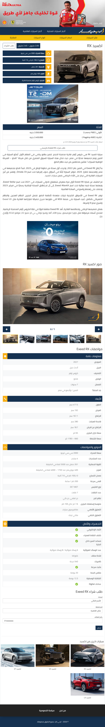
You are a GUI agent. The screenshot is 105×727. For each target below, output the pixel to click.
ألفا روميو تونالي (44, 213)
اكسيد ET (17, 669)
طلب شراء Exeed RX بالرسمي (52, 148)
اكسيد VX (52, 669)
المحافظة (99, 607)
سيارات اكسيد (51, 176)
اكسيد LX (87, 697)
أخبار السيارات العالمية (32, 31)
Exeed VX (7, 199)
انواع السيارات (39, 37)
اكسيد (83, 641)
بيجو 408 (57, 213)
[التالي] (6, 329)
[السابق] (98, 329)
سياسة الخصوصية (46, 710)
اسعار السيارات (66, 37)
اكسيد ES (87, 669)
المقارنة (13, 37)
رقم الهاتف (98, 617)
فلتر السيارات (91, 37)
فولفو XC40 (14, 213)
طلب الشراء (9, 46)
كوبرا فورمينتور (69, 213)
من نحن (62, 710)
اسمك (100, 597)
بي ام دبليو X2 (28, 213)
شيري (42, 199)
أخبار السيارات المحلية (56, 31)
